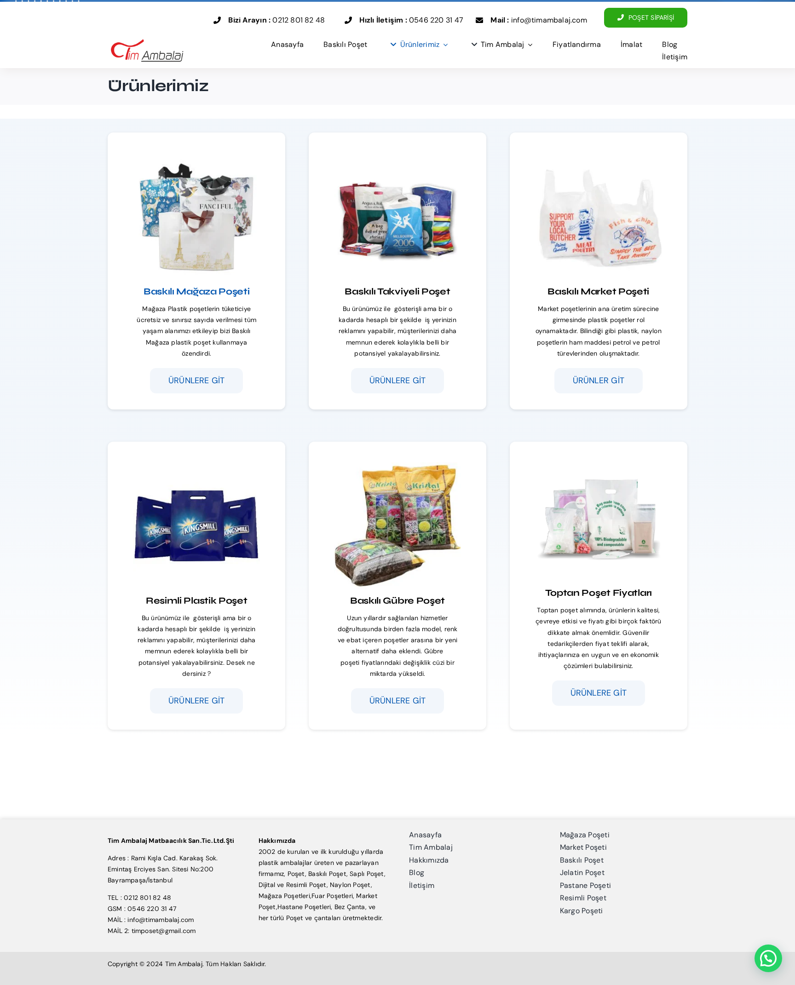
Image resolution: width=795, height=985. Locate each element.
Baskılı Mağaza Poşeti (197, 291)
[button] (768, 958)
